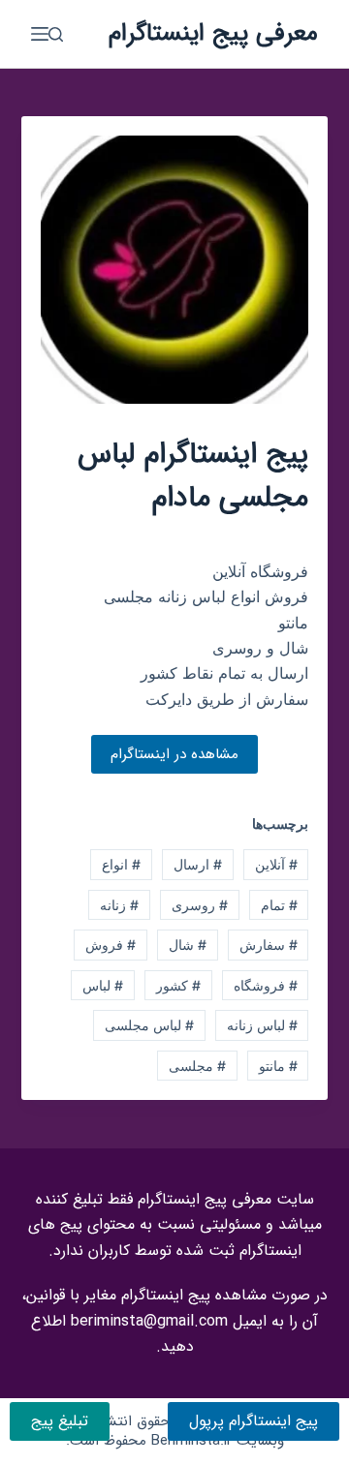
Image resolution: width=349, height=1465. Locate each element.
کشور (178, 985)
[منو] (39, 34)
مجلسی (197, 1065)
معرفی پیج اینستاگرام (213, 33)
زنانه (119, 905)
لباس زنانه (262, 1025)
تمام (279, 905)
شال (187, 944)
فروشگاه (266, 985)
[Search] (55, 34)
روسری (200, 905)
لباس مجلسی (149, 1025)
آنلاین (276, 864)
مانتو (278, 1065)
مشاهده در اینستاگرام (174, 754)
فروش (110, 944)
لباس (102, 985)
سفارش (268, 944)
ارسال (198, 864)
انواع (121, 864)
